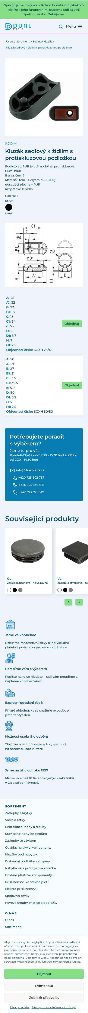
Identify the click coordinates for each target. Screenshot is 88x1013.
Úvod (9, 41)
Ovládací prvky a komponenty (28, 847)
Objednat (72, 324)
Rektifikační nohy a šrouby (25, 827)
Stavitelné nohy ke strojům (26, 834)
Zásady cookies (19, 1007)
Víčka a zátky (15, 820)
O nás (9, 920)
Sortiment (22, 41)
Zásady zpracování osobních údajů (54, 1007)
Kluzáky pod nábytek (21, 854)
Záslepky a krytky (18, 813)
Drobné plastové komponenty (28, 875)
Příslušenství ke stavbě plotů (27, 882)
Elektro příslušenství (21, 889)
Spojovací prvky (17, 896)
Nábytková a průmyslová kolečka (30, 868)
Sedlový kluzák (42, 41)
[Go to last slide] (68, 602)
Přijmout (44, 974)
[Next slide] (79, 602)
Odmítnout (44, 986)
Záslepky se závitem (20, 841)
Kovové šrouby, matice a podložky (31, 903)
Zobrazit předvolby (44, 998)
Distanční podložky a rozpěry (27, 861)
